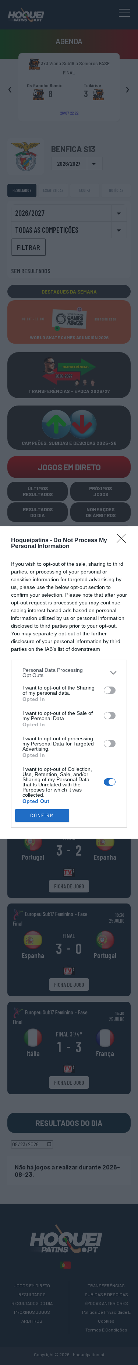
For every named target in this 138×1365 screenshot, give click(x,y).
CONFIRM (42, 815)
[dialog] (69, 682)
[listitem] (69, 672)
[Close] (124, 541)
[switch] (110, 690)
